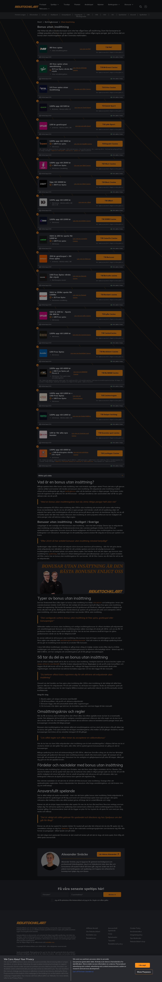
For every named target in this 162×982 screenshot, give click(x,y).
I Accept (142, 965)
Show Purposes (144, 972)
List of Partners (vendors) (83, 971)
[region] (81, 968)
